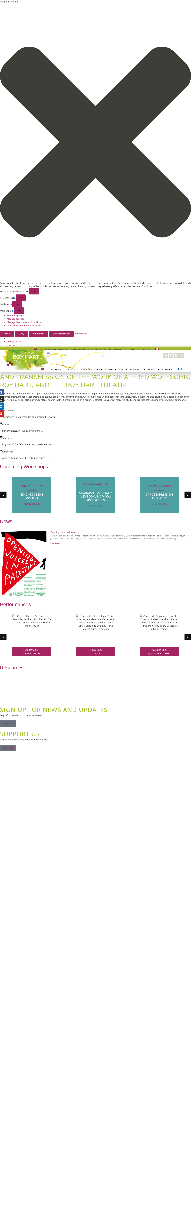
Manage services (15, 318)
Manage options (15, 315)
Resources (7, 451)
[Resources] (1, 450)
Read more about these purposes (24, 325)
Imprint (11, 344)
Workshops (8, 410)
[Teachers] (1, 436)
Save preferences (61, 333)
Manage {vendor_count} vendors (24, 322)
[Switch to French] (180, 369)
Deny (21, 333)
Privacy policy (14, 341)
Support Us (20, 734)
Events (5, 424)
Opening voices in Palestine (64, 532)
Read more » (55, 543)
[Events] (1, 423)
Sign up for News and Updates (53, 709)
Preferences (38, 333)
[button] (95, 142)
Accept (7, 333)
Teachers (7, 437)
